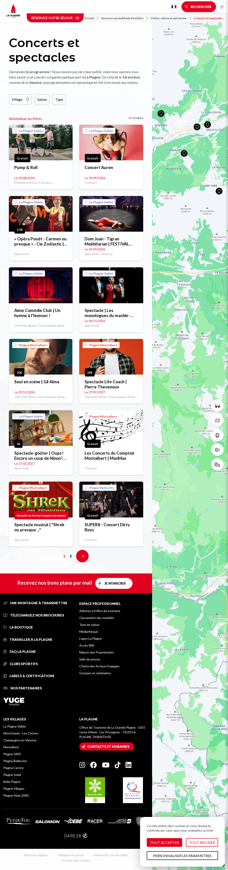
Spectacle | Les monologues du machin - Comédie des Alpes (107, 313)
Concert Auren (99, 167)
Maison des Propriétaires (96, 652)
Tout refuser (202, 842)
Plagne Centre (13, 768)
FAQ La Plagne (22, 651)
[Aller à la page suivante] (82, 556)
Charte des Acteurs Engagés (99, 666)
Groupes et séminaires (95, 673)
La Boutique (21, 627)
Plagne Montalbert (33, 345)
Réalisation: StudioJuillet (111, 855)
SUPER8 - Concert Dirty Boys (107, 527)
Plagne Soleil (12, 775)
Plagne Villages (13, 788)
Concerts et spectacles (208, 18)
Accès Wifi (86, 645)
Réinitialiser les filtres (25, 118)
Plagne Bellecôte (101, 488)
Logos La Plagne (90, 638)
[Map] (190, 435)
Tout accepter (164, 842)
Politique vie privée (70, 855)
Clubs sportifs (23, 664)
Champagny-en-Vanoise (20, 740)
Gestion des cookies (76, 860)
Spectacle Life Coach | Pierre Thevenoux (106, 384)
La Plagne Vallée (31, 131)
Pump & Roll (26, 167)
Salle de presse (89, 659)
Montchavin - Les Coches (21, 733)
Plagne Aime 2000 (15, 795)
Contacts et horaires (108, 746)
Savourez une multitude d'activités (122, 18)
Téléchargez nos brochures (36, 615)
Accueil (89, 18)
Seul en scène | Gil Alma (36, 381)
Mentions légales (36, 855)
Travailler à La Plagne (30, 639)
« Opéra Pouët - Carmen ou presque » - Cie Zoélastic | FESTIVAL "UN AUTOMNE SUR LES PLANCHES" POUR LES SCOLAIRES (40, 241)
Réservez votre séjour (52, 18)
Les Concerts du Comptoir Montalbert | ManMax (110, 455)
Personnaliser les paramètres (182, 856)
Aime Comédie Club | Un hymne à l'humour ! (37, 313)
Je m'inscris (115, 583)
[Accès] (217, 464)
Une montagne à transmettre (38, 603)
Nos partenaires (26, 688)
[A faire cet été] (217, 405)
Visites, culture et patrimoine (169, 18)
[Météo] (217, 449)
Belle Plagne (11, 781)
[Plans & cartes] (217, 420)
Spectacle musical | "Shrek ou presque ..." (39, 527)
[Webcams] (217, 435)
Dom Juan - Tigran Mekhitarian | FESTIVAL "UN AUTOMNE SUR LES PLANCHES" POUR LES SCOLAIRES (108, 241)
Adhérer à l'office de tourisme (99, 611)
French (173, 6)
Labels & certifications (31, 676)
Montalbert (11, 747)
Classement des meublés (96, 618)
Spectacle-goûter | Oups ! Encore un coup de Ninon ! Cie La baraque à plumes (38, 455)
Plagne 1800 (12, 754)
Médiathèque (88, 631)
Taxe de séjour (89, 625)
